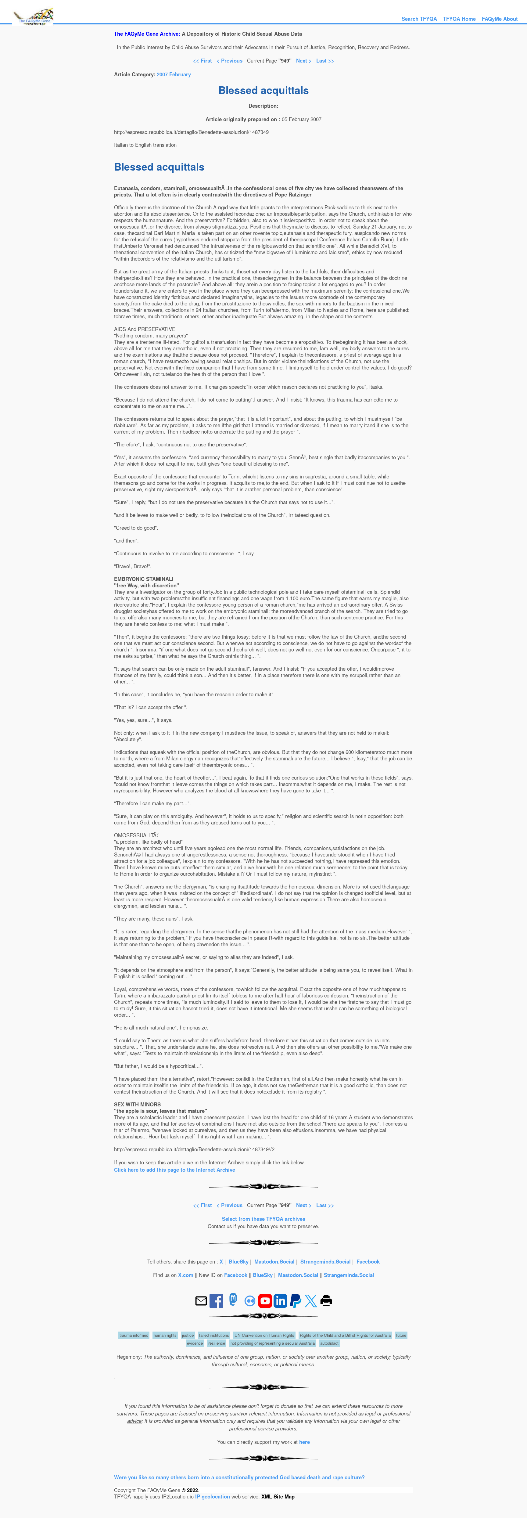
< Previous (230, 60)
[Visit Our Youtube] (266, 1305)
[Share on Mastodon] (233, 1305)
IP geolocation (212, 1496)
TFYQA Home (459, 18)
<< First (202, 60)
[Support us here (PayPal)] (296, 1305)
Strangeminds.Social (325, 1261)
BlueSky (239, 1261)
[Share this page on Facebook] (217, 1305)
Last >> (325, 60)
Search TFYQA (419, 18)
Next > (304, 60)
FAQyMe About (500, 18)
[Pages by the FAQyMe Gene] (32, 23)
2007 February (174, 74)
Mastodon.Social (274, 1261)
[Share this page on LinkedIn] (281, 1305)
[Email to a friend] (202, 1305)
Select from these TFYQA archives (263, 1218)
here (304, 1441)
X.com (185, 1274)
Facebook (368, 1261)
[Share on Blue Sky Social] (250, 1305)
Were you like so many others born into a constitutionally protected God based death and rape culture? (239, 1477)
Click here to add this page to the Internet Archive (174, 1169)
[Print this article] (326, 1305)
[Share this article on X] (311, 1305)
